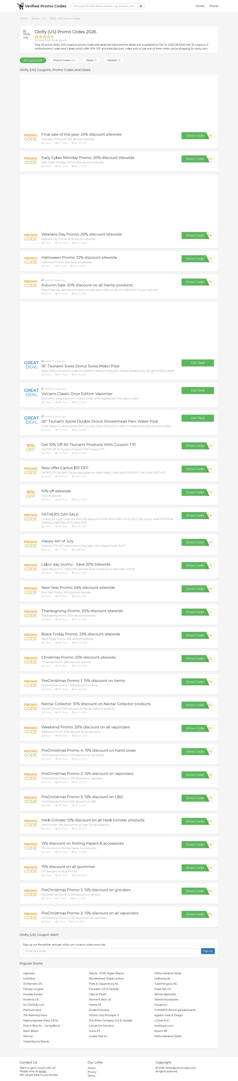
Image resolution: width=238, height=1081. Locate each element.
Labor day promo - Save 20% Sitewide (75, 564)
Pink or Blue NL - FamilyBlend (41, 1025)
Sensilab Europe (33, 994)
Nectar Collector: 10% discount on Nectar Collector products (96, 704)
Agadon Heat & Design (168, 1015)
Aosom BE (160, 1031)
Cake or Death (97, 994)
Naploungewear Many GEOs (40, 1020)
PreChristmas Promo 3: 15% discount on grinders (85, 890)
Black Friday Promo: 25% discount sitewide (80, 634)
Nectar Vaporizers (165, 994)
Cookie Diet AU (98, 1036)
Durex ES (94, 1031)
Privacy (92, 1071)
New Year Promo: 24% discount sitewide (78, 587)
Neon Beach (31, 1031)
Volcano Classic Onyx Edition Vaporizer (77, 393)
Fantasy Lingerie (33, 989)
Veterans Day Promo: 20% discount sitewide (81, 234)
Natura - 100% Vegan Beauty (106, 973)
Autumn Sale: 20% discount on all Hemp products (87, 285)
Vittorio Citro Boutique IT (104, 1015)
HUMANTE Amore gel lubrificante (175, 1010)
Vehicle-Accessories (166, 999)
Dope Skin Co (162, 989)
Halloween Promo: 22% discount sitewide (79, 257)
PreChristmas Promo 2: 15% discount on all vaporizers (90, 913)
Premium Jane (32, 1010)
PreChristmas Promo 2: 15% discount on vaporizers (87, 773)
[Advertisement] (119, 103)
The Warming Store (35, 1015)
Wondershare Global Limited (106, 978)
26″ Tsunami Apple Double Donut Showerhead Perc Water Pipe (99, 421)
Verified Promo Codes (45, 6)
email (42, 1071)
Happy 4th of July (57, 541)
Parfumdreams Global (167, 973)
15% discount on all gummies (68, 866)
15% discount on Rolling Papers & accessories (82, 843)
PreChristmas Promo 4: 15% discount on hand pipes (88, 750)
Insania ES (95, 1004)
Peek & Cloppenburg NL (104, 983)
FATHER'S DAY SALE (60, 514)
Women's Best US (100, 999)
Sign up (208, 951)
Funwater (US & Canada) (103, 989)
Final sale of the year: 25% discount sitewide (81, 134)
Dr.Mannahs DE (32, 983)
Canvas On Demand (101, 1025)
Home (200, 6)
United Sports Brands (36, 1041)
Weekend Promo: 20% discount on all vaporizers (85, 727)
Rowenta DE (31, 999)
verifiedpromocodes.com (180, 1067)
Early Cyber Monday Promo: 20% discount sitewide (87, 157)
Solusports (160, 1004)
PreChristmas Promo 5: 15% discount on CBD (82, 797)
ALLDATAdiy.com (34, 1004)
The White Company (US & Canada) (110, 1020)
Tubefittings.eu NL (165, 983)
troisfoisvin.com (163, 1025)
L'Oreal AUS (161, 1020)
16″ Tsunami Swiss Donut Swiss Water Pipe (80, 366)
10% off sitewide (56, 491)
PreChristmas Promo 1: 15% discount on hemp (83, 680)
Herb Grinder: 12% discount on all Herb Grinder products (92, 820)
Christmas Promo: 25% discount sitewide (78, 657)
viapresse (28, 973)
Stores (213, 6)
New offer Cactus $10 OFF (65, 468)
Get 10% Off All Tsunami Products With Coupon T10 (88, 444)
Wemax (28, 1036)
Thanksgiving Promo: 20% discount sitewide (82, 611)
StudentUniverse (99, 1010)
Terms (91, 1075)
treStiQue (29, 978)
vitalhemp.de (162, 978)
